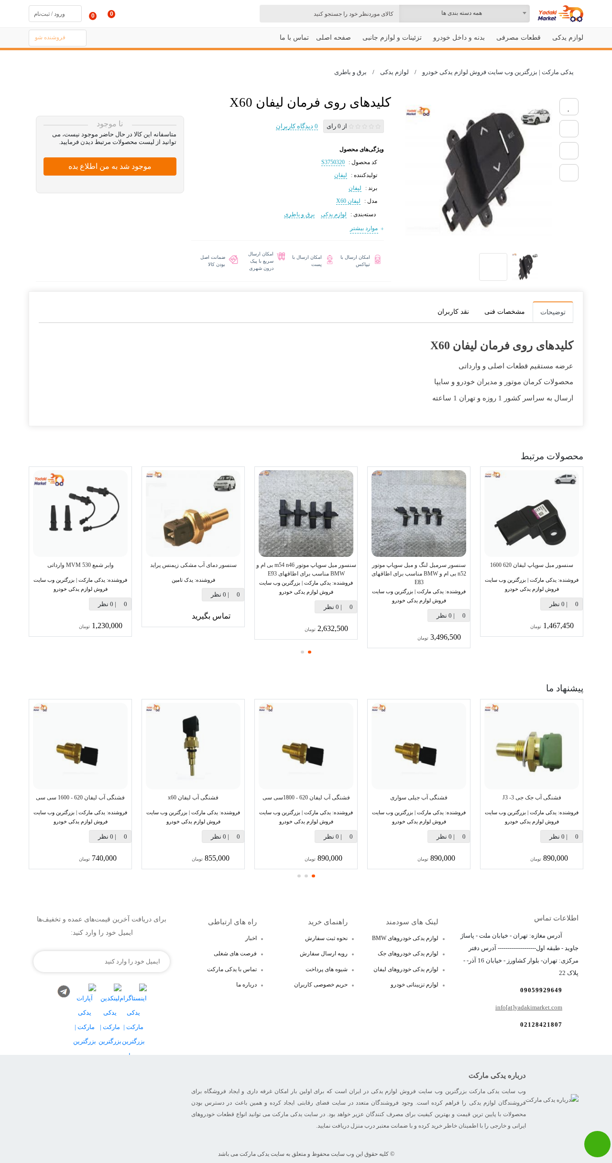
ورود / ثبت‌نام (49, 14)
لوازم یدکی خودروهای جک (408, 953)
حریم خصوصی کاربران (321, 984)
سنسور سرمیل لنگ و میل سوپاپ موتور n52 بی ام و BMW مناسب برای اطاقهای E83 (419, 574)
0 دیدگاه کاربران (297, 126)
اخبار (251, 938)
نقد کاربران (453, 311)
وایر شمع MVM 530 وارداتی (80, 565)
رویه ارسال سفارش (324, 953)
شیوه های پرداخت (327, 969)
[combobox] (464, 13)
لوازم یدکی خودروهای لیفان (405, 969)
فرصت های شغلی (235, 953)
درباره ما (246, 984)
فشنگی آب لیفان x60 (193, 797)
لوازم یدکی (334, 214)
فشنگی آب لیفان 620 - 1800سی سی (306, 797)
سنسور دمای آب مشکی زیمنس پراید (193, 565)
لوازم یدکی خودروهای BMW (405, 938)
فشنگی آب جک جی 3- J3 (532, 797)
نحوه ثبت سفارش (326, 938)
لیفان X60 (348, 201)
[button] (309, 652)
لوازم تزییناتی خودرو (414, 984)
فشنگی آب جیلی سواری (419, 797)
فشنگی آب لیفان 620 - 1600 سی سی (80, 797)
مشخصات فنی (504, 311)
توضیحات (553, 312)
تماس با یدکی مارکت (232, 969)
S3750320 (333, 162)
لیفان (340, 175)
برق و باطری (299, 214)
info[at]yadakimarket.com (528, 1007)
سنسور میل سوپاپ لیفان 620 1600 (531, 565)
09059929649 (541, 990)
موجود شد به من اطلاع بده (110, 166)
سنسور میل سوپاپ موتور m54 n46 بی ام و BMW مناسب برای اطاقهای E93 (306, 569)
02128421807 (541, 1024)
